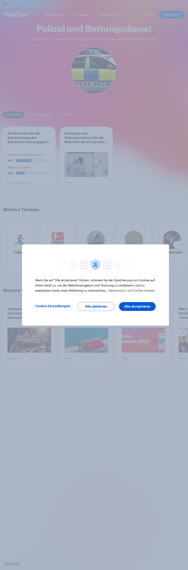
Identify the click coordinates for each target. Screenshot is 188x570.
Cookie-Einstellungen (52, 306)
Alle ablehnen (96, 306)
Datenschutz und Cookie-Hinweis (131, 290)
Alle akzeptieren (137, 306)
